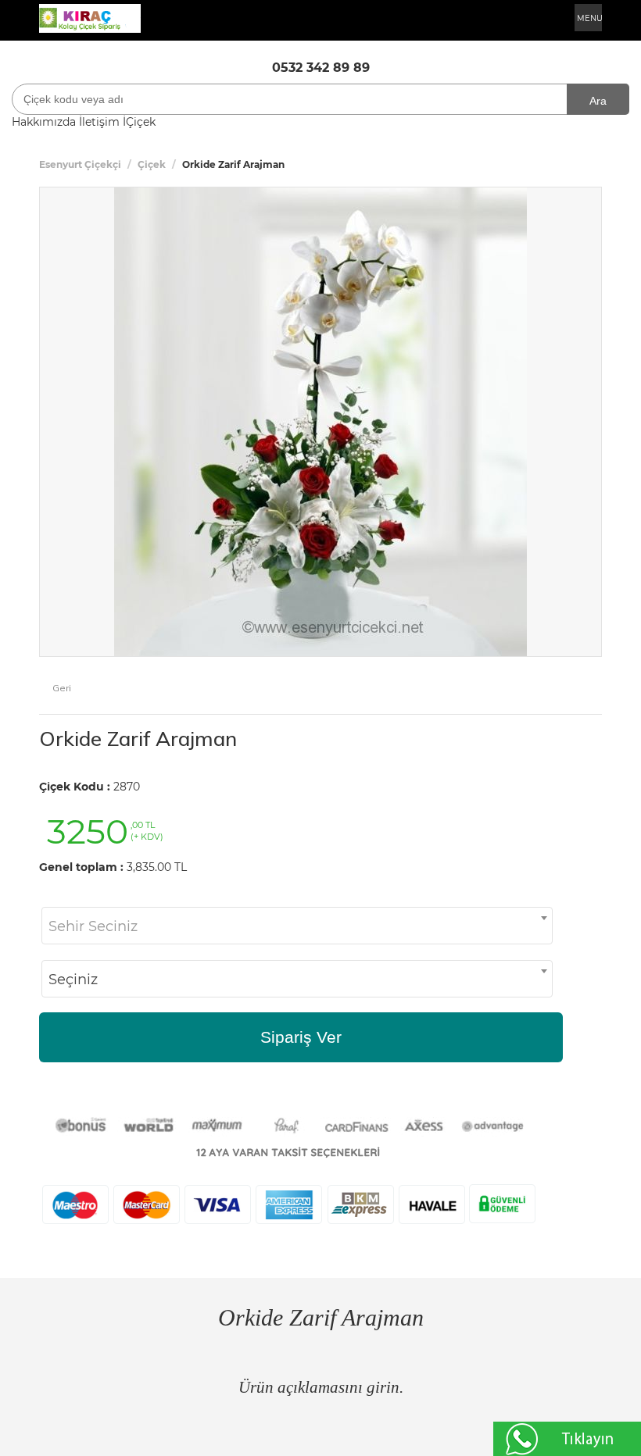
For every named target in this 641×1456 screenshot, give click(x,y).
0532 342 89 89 (321, 67)
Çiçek (152, 164)
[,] (90, 17)
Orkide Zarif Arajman (138, 738)
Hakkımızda (44, 122)
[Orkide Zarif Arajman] (320, 420)
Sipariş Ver (301, 1037)
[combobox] (297, 925)
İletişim (99, 122)
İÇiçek (139, 122)
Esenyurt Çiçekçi (80, 164)
